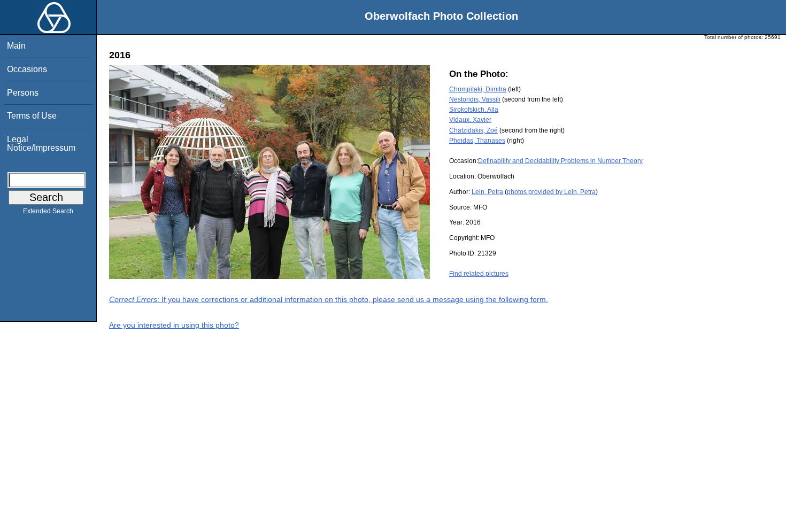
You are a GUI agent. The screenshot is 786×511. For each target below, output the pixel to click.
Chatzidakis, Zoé (473, 130)
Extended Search (48, 211)
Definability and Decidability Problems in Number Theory (560, 161)
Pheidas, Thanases (477, 140)
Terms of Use (32, 115)
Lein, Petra (487, 192)
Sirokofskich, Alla (473, 109)
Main (16, 45)
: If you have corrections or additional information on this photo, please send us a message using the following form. (328, 299)
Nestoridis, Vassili (474, 99)
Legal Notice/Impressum (41, 143)
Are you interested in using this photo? (174, 325)
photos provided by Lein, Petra (551, 192)
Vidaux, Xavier (470, 119)
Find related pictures (478, 273)
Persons (22, 92)
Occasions (27, 69)
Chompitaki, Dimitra (477, 89)
